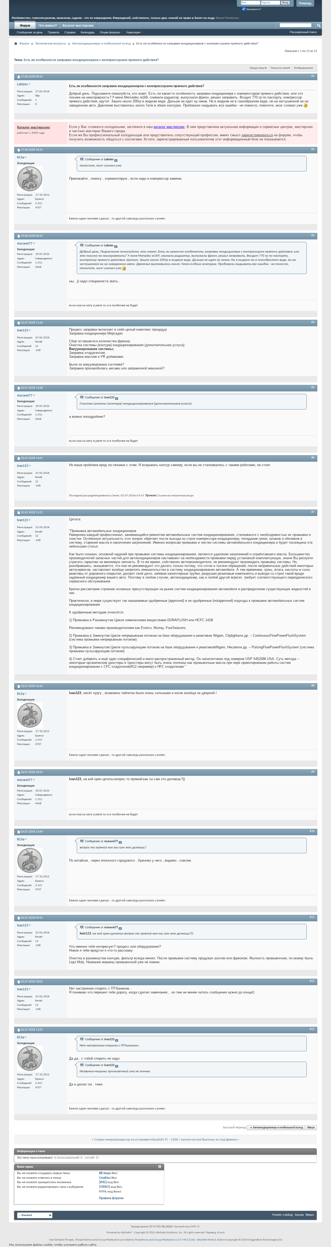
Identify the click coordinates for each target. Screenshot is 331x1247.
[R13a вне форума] (30, 179)
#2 (312, 149)
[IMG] (103, 1182)
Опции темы (257, 68)
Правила (53, 32)
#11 (312, 917)
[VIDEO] (104, 1187)
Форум (25, 25)
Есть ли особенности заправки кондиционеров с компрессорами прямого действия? (91, 60)
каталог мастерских (169, 127)
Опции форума (110, 32)
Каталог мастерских (78, 25)
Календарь (88, 32)
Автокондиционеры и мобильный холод (101, 43)
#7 (312, 512)
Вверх (311, 1127)
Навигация (133, 32)
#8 (312, 685)
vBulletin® (127, 1232)
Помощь (305, 3)
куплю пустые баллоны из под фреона (209, 1139)
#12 (312, 981)
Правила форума (111, 1198)
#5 (312, 387)
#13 (312, 1029)
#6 (312, 457)
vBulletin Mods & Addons (211, 1239)
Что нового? (48, 25)
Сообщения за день (30, 32)
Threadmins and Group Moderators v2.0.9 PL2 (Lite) (165, 1239)
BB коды (105, 1173)
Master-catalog (282, 1214)
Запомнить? (253, 9)
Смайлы (105, 1178)
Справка (70, 32)
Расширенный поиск (303, 32)
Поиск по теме (279, 68)
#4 (312, 322)
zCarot (221, 1232)
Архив (299, 1214)
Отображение (302, 68)
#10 (312, 831)
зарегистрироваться (257, 135)
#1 (312, 76)
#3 (312, 235)
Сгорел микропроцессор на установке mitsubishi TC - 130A (136, 1139)
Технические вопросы (50, 43)
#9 (312, 771)
